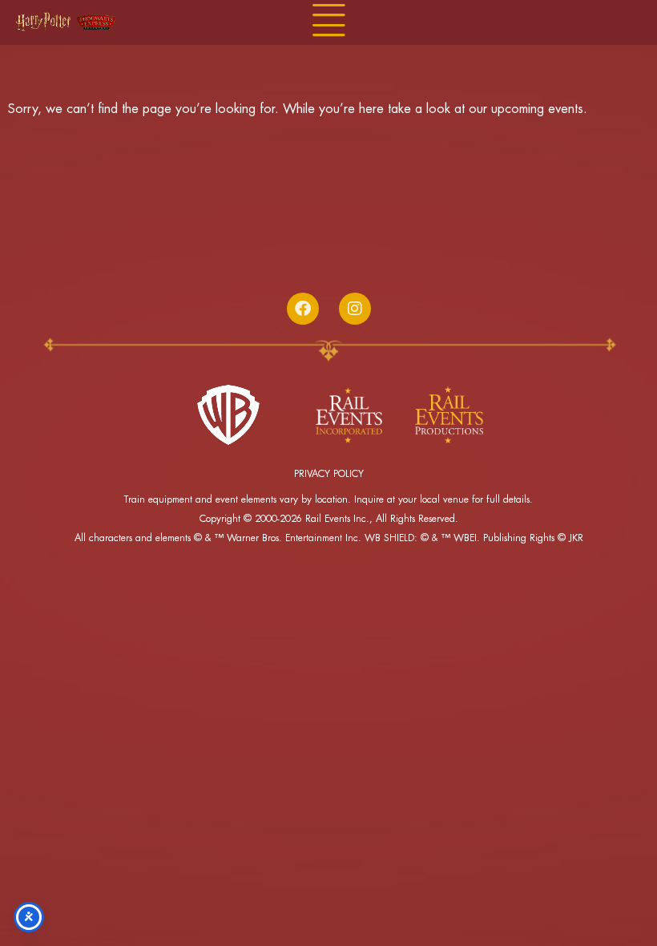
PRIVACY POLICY (329, 474)
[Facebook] (303, 309)
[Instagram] (355, 309)
